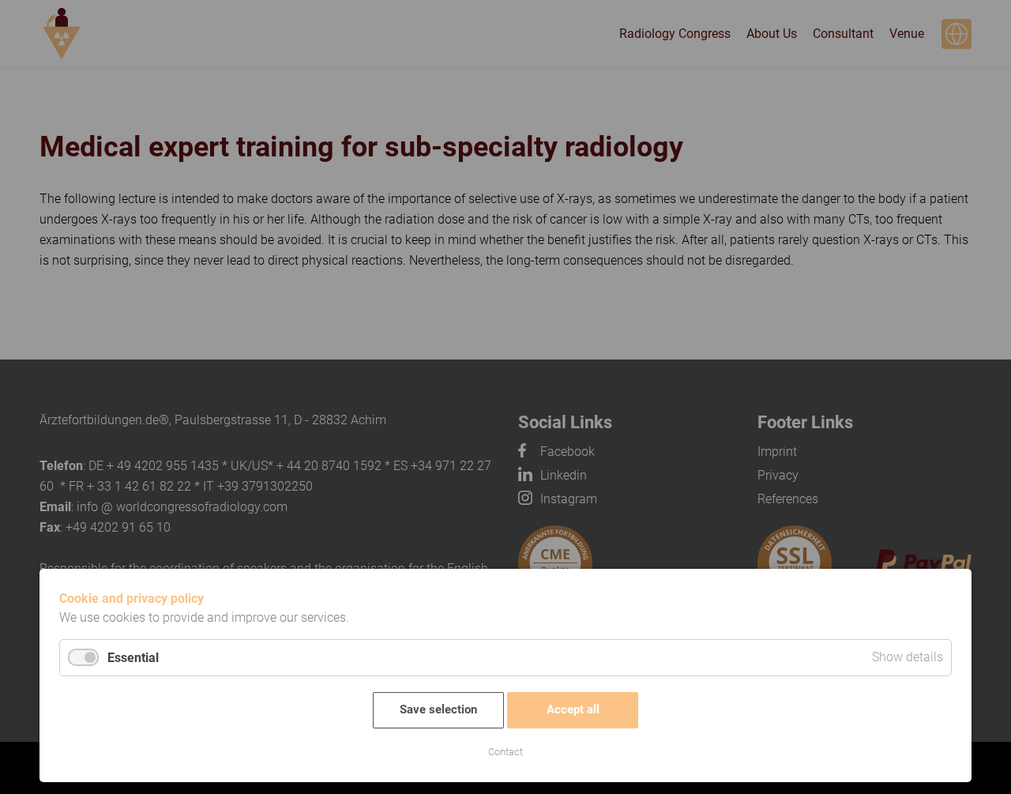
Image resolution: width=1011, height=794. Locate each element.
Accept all (573, 709)
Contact (505, 752)
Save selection (438, 709)
